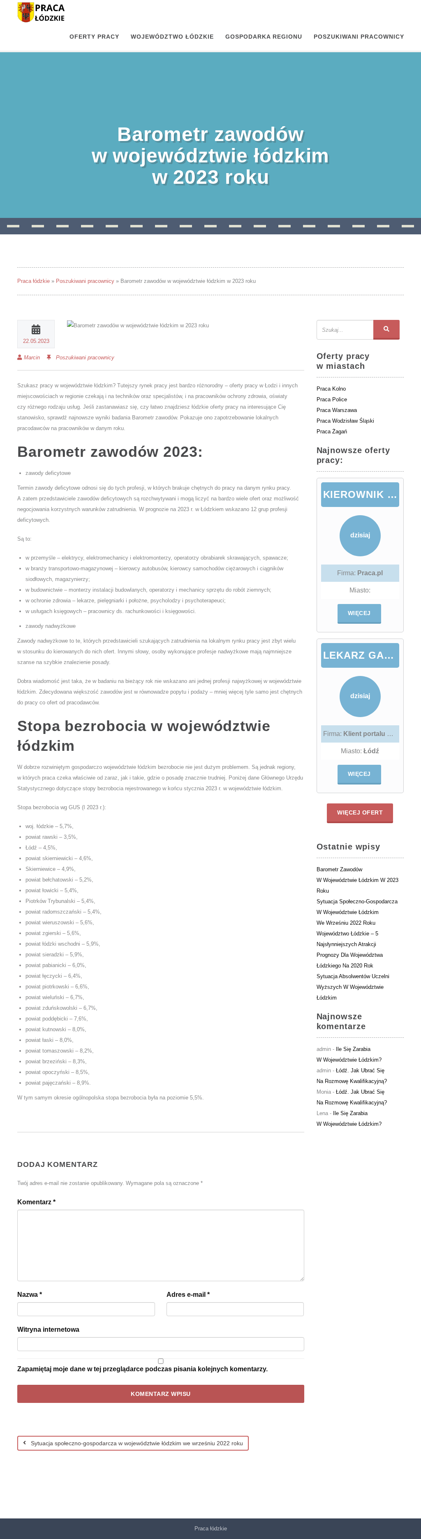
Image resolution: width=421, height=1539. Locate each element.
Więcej (359, 613)
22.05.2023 (36, 341)
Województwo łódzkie (172, 36)
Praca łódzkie (33, 281)
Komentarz (36, 1202)
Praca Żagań (332, 431)
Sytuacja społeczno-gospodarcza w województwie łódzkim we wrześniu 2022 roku (136, 1443)
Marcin (32, 357)
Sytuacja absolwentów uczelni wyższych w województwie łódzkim (353, 987)
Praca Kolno (331, 389)
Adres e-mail (188, 1294)
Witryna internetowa (48, 1329)
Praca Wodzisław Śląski (345, 421)
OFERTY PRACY (94, 36)
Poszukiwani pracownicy (359, 36)
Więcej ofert (360, 812)
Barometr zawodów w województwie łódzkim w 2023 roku (357, 880)
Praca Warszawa (337, 410)
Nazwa (29, 1294)
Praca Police (332, 399)
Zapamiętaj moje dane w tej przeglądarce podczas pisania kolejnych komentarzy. (142, 1368)
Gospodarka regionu (263, 36)
